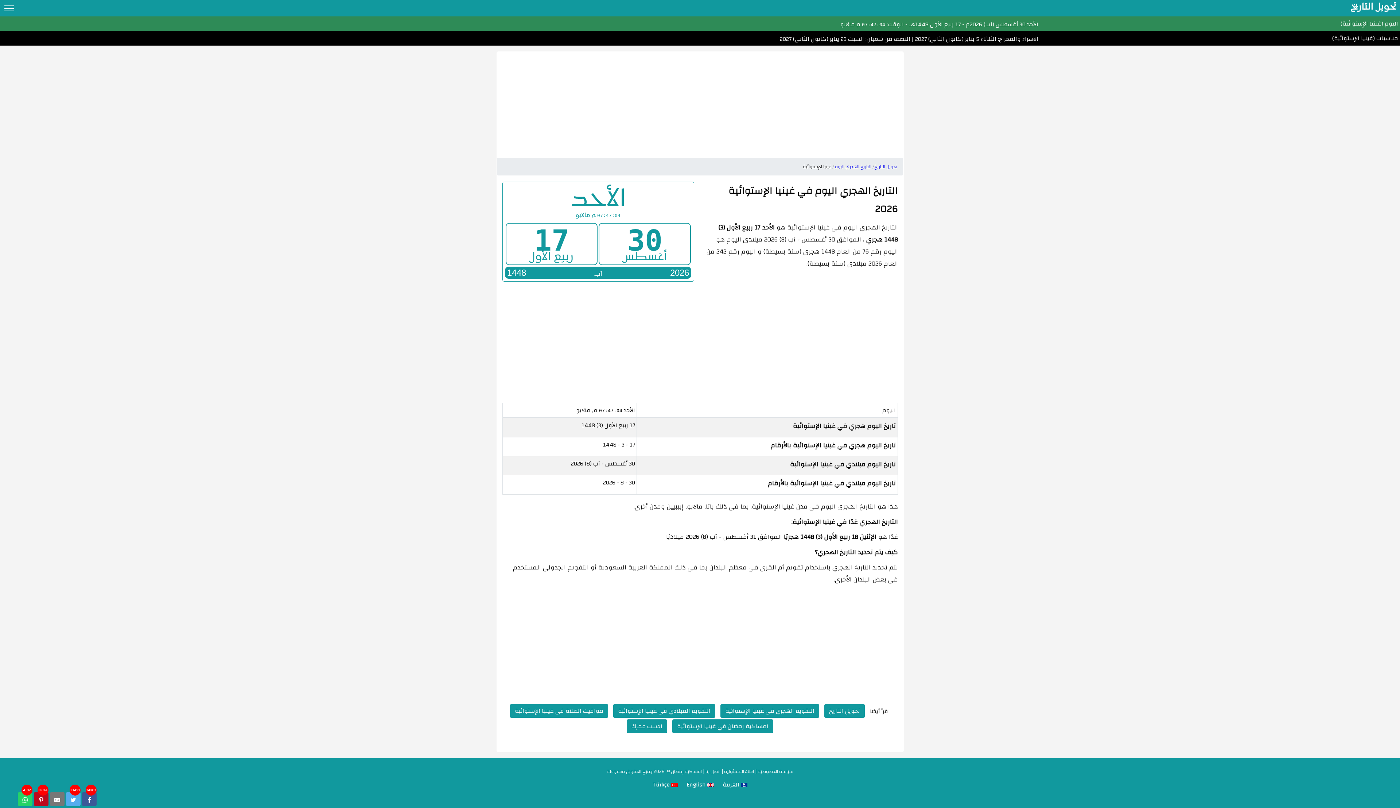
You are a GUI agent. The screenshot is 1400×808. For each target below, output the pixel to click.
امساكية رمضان (686, 771)
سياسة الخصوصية (775, 771)
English (697, 784)
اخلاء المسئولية (739, 771)
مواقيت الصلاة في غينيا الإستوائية (559, 710)
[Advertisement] (700, 102)
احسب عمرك (646, 726)
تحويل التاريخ (844, 710)
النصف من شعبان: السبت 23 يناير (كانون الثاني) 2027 (845, 39)
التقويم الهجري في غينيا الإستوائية (769, 710)
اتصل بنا (712, 771)
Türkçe (662, 784)
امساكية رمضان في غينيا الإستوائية (723, 726)
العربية (732, 784)
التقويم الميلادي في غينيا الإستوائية (664, 710)
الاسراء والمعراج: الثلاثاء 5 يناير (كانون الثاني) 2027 (976, 39)
